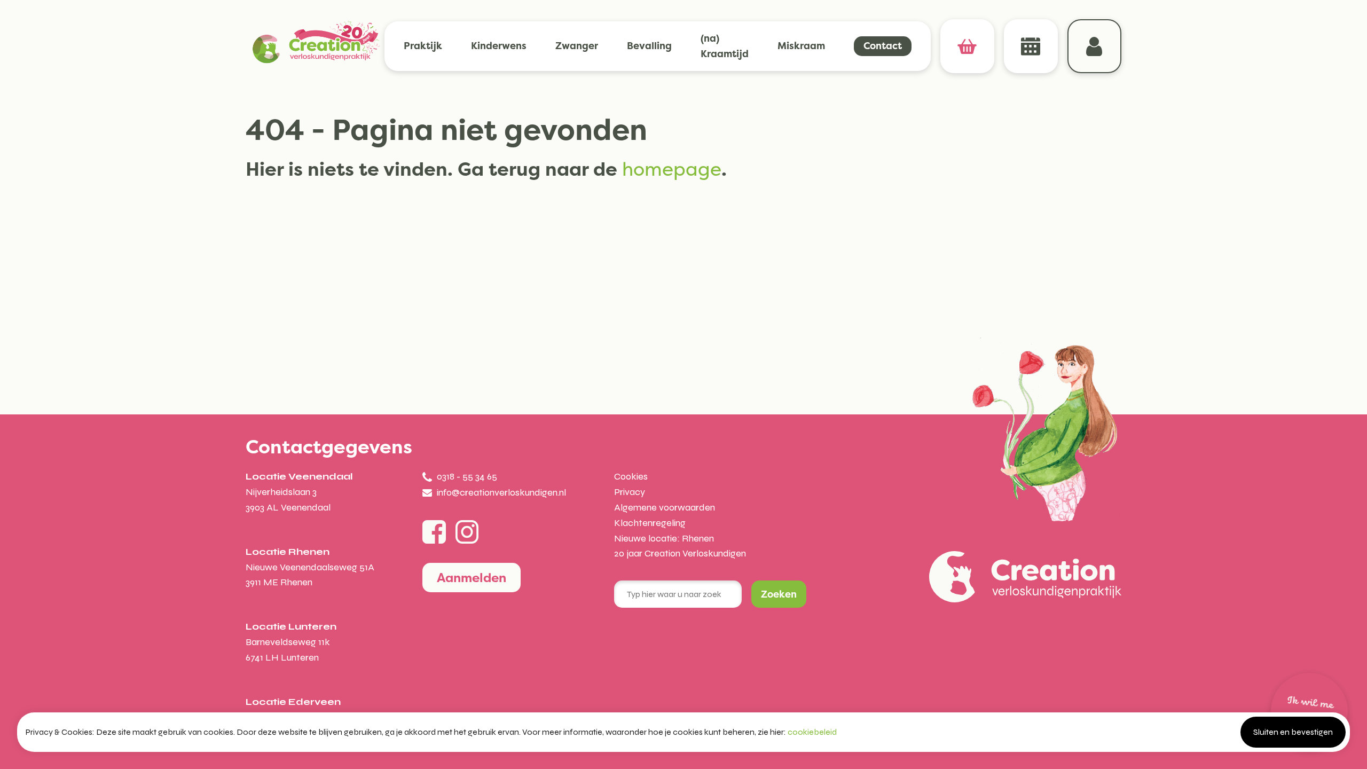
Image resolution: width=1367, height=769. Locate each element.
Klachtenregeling (650, 523)
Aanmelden (471, 577)
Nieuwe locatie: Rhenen (664, 538)
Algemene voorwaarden (664, 507)
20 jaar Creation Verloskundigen (680, 553)
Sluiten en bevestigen (1293, 732)
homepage (671, 169)
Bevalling (649, 45)
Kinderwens (499, 45)
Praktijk (423, 45)
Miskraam (801, 45)
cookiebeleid (812, 732)
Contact (882, 45)
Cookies (631, 476)
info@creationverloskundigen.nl (501, 492)
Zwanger (576, 45)
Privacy (629, 492)
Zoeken (779, 594)
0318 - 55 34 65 (467, 476)
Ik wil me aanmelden (1308, 711)
